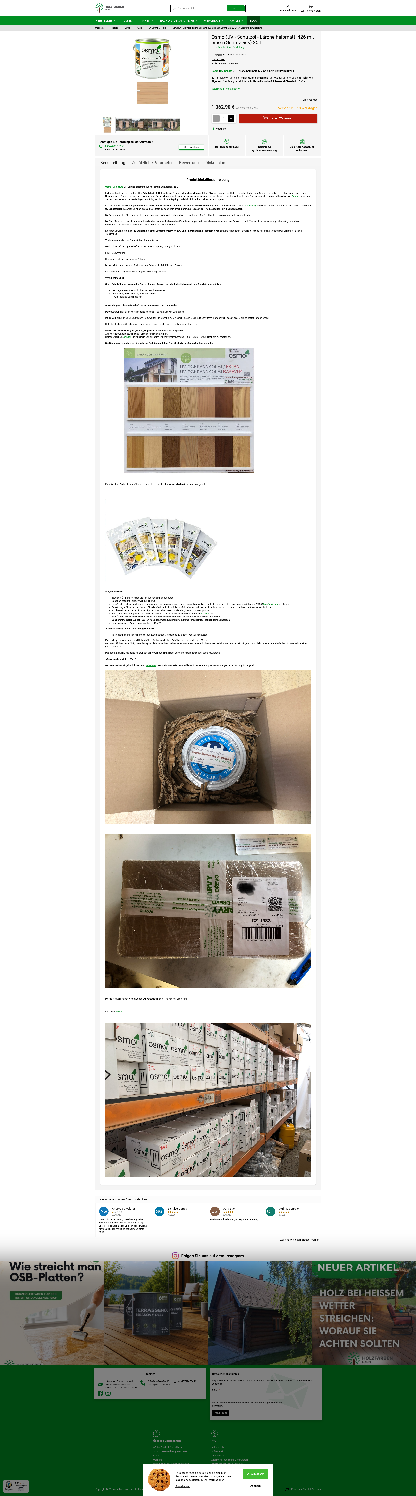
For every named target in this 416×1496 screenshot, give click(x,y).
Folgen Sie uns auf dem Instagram (212, 1255)
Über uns (157, 1459)
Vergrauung (251, 205)
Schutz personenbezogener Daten (170, 1451)
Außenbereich (218, 1451)
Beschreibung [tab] (112, 162)
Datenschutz (217, 1447)
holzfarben (100, 1393)
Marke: (218, 59)
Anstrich (296, 196)
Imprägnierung (270, 604)
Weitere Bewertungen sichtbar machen (299, 1239)
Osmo (215, 71)
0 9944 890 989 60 (158, 1381)
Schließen (234, 128)
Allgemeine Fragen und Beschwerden (230, 1459)
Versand (120, 1011)
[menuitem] (105, 20)
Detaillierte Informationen (224, 88)
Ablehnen (255, 1485)
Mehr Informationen (212, 1480)
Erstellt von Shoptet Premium (306, 1489)
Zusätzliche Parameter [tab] (152, 162)
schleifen (126, 337)
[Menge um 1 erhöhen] (231, 118)
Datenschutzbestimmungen (230, 1402)
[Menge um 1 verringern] (216, 118)
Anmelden (221, 1413)
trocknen (205, 613)
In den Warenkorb (282, 118)
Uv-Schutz (226, 71)
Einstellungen (182, 1486)
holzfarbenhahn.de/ (108, 1393)
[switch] (21, 1489)
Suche (235, 8)
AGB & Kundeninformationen (168, 1447)
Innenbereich (217, 1455)
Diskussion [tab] (215, 162)
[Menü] (27, 1482)
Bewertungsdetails (237, 54)
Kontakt (157, 1455)
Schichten (151, 665)
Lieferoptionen (310, 99)
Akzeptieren (257, 1473)
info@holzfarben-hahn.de (119, 1381)
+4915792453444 (187, 1381)
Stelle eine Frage (191, 147)
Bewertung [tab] (189, 162)
